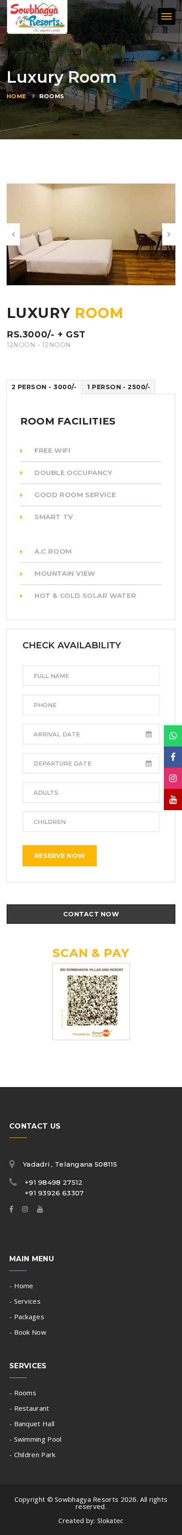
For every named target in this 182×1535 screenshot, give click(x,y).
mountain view (64, 573)
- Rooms (22, 1392)
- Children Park (32, 1454)
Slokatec (110, 1520)
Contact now (91, 914)
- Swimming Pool (35, 1439)
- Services (25, 1301)
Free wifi (52, 450)
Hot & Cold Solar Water (85, 595)
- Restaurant (29, 1408)
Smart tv (53, 517)
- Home (21, 1285)
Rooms (51, 96)
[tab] (44, 387)
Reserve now (59, 856)
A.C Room (53, 551)
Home (17, 96)
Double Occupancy (73, 472)
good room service (75, 494)
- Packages (26, 1316)
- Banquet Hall (31, 1423)
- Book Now (27, 1332)
